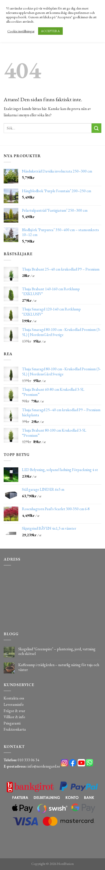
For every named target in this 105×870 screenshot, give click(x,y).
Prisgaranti (12, 723)
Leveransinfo (14, 704)
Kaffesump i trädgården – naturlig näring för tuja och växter (58, 667)
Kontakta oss (14, 698)
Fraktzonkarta (15, 729)
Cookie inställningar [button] (20, 31)
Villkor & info (14, 716)
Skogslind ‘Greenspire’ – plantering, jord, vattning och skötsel (56, 651)
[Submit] (96, 128)
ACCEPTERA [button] (50, 31)
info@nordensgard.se (44, 766)
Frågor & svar (14, 710)
